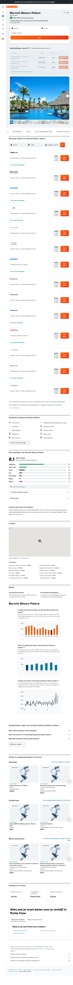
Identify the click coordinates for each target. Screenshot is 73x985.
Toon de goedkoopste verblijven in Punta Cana (56, 800)
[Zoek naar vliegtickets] (3, 12)
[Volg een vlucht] (3, 28)
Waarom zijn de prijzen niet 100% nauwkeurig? (25, 960)
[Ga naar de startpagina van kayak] (12, 7)
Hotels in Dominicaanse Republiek (42, 969)
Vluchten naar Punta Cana (20, 930)
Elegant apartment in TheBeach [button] (19, 785)
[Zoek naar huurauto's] (3, 20)
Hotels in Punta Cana (18, 933)
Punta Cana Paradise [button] (46, 824)
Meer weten (61, 402)
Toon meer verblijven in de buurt (61, 762)
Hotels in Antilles (56, 969)
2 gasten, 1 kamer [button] (16, 33)
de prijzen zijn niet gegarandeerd (46, 948)
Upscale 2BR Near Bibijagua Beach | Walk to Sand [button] (23, 824)
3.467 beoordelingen (27, 18)
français (52, 2)
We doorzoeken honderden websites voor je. (24, 957)
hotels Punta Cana (13, 971)
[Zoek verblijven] (3, 16)
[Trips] (3, 34)
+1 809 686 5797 (15, 23)
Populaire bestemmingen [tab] (34, 919)
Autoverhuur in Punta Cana (47, 930)
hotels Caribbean (27, 969)
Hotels (19, 969)
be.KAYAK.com (12, 969)
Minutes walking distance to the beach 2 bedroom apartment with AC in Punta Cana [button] (53, 864)
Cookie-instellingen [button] (14, 408)
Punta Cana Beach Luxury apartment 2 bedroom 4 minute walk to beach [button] (24, 864)
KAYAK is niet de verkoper (18, 954)
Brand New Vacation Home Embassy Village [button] (53, 785)
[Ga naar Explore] (3, 25)
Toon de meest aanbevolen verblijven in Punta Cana (57, 839)
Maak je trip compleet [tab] (18, 919)
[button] (71, 2)
